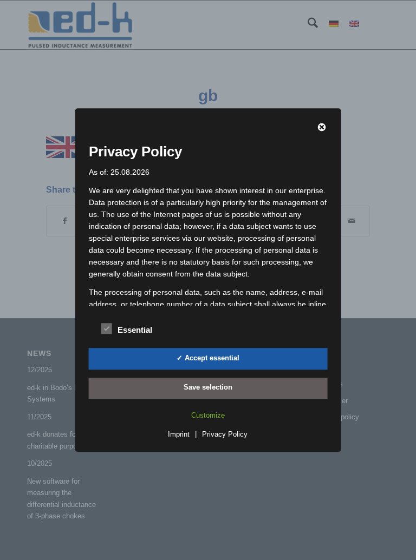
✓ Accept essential (208, 358)
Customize (208, 415)
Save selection (208, 388)
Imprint (179, 434)
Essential (135, 330)
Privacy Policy (225, 434)
